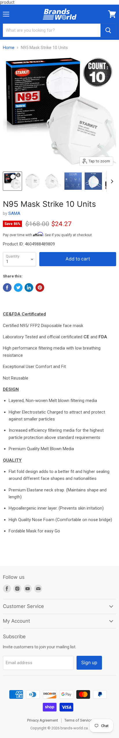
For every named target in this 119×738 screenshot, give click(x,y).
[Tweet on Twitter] (18, 287)
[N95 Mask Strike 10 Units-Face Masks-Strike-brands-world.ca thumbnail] (12, 181)
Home (8, 47)
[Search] (108, 30)
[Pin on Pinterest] (40, 287)
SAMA (14, 213)
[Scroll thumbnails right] (111, 181)
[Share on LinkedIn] (29, 287)
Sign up (89, 662)
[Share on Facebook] (7, 287)
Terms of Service (78, 720)
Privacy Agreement (42, 720)
